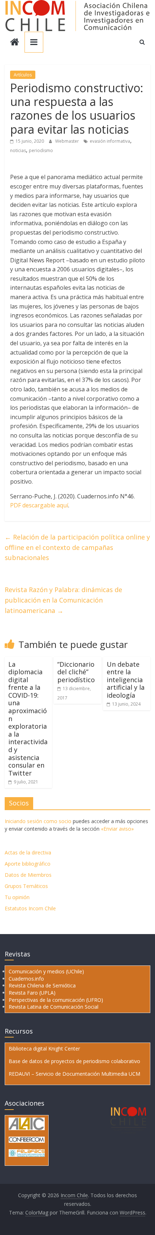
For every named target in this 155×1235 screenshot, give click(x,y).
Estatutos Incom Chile (30, 908)
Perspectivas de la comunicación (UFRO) (56, 999)
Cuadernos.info (26, 978)
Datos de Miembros (28, 874)
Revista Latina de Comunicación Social (53, 1006)
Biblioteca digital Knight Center (44, 1048)
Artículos (23, 75)
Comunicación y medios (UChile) (46, 971)
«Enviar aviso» (117, 828)
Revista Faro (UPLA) (32, 992)
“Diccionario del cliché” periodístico (76, 672)
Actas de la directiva (28, 852)
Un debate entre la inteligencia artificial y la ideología (126, 679)
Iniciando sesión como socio (38, 821)
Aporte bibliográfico (27, 863)
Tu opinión (17, 897)
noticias (18, 150)
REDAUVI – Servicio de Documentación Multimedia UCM (74, 1073)
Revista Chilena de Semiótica (42, 985)
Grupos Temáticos (26, 886)
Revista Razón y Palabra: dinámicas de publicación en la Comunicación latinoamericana (63, 600)
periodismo (41, 150)
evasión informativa (110, 141)
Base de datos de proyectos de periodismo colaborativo (74, 1061)
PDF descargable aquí (39, 505)
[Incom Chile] (15, 43)
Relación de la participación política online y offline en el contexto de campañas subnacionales (77, 547)
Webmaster (67, 141)
